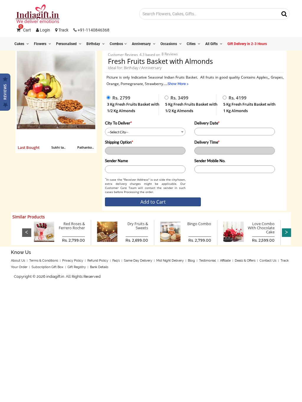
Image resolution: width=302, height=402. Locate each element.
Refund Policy (97, 261)
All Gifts (212, 44)
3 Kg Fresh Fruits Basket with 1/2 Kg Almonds (133, 107)
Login (44, 30)
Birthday (93, 44)
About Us (18, 261)
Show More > (178, 84)
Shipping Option (119, 142)
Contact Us (268, 261)
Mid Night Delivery (170, 261)
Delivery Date (206, 123)
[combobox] (145, 132)
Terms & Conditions (43, 261)
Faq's (116, 261)
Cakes (19, 44)
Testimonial (207, 261)
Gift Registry (77, 267)
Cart (25, 30)
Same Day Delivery (138, 261)
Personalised (67, 44)
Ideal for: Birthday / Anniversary (135, 67)
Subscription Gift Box (47, 267)
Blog (191, 261)
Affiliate (225, 261)
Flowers (40, 44)
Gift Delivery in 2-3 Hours (247, 44)
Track (63, 30)
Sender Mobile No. (209, 160)
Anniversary (142, 44)
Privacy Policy (72, 261)
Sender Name (116, 160)
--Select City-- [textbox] (118, 132)
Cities (191, 44)
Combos (116, 44)
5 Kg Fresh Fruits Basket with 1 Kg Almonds (249, 107)
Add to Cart (153, 202)
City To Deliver (118, 123)
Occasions (169, 44)
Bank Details (99, 267)
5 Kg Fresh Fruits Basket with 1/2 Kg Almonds (191, 107)
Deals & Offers (245, 261)
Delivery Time (206, 142)
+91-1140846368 (93, 30)
